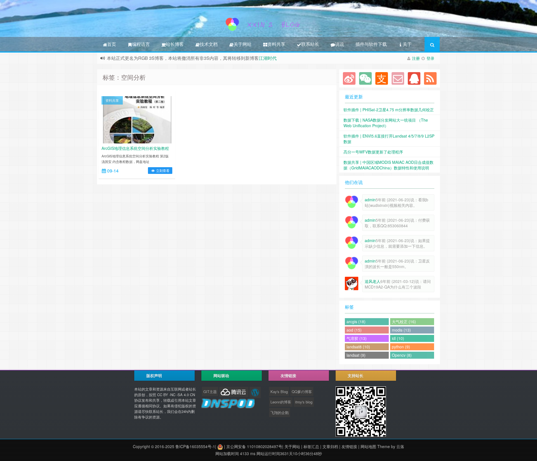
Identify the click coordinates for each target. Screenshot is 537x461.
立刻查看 (162, 170)
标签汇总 (311, 446)
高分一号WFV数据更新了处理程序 (373, 152)
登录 (430, 58)
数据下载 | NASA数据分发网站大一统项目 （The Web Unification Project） (385, 122)
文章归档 (330, 446)
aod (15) (354, 330)
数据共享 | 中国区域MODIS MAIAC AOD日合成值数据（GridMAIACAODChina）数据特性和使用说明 (388, 165)
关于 (407, 44)
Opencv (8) (402, 355)
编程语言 (141, 44)
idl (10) (398, 338)
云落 (400, 446)
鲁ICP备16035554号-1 (195, 446)
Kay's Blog (279, 391)
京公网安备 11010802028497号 (254, 446)
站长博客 (175, 44)
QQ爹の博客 (302, 391)
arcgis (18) (356, 321)
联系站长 (310, 44)
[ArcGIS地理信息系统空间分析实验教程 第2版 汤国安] (137, 119)
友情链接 (349, 446)
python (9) (401, 346)
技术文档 (209, 44)
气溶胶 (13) (357, 338)
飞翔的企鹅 (279, 412)
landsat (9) (356, 355)
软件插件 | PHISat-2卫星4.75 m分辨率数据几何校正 (388, 109)
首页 (111, 44)
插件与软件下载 (371, 44)
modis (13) (401, 330)
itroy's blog (303, 402)
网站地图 (368, 446)
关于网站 (242, 44)
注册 (416, 58)
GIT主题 (210, 391)
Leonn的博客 (280, 402)
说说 (339, 44)
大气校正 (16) (404, 321)
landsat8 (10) (358, 346)
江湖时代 (268, 58)
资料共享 (276, 44)
